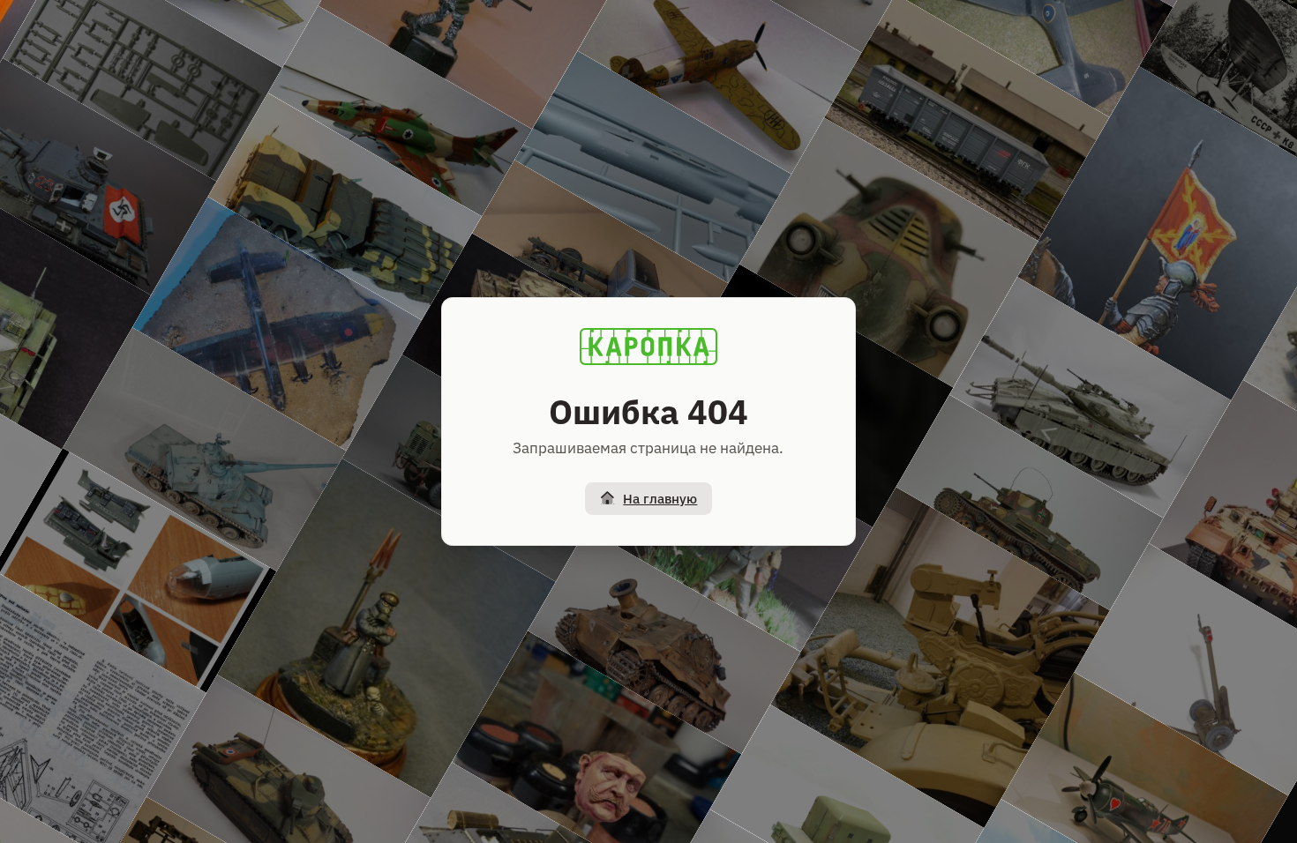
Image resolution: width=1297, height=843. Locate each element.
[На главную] (648, 346)
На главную (660, 498)
